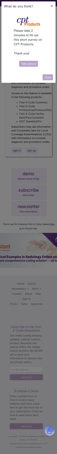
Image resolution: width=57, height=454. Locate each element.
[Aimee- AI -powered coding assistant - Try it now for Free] (49, 430)
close (48, 77)
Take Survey (28, 63)
